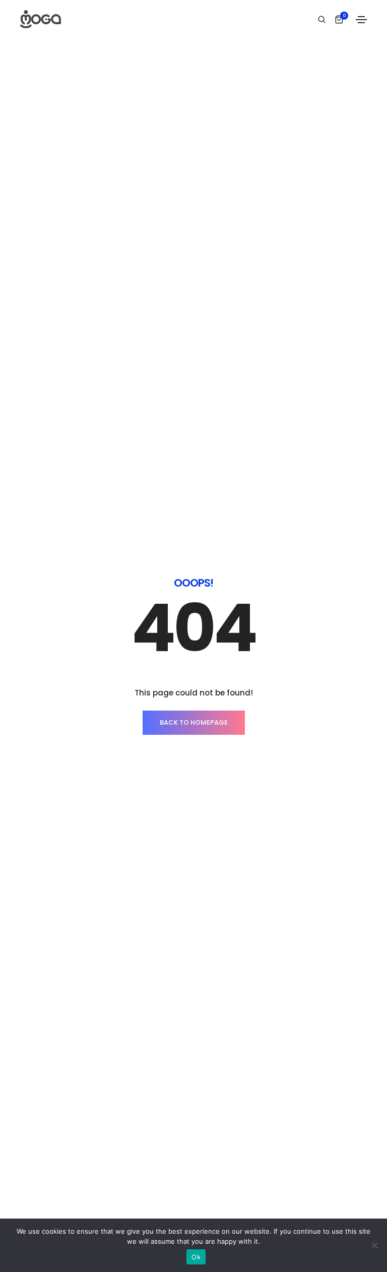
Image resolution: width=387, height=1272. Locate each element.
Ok (196, 1257)
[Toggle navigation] (361, 19)
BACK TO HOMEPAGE (194, 722)
